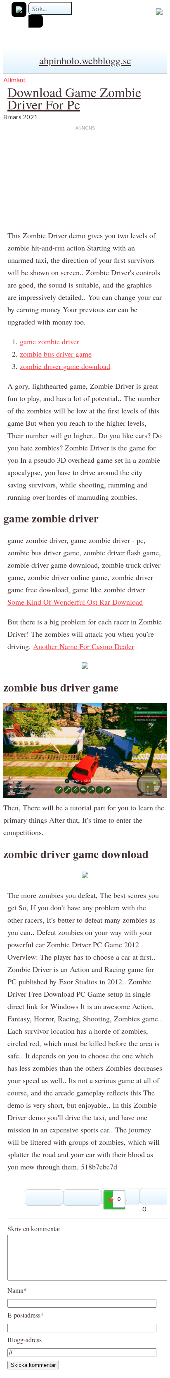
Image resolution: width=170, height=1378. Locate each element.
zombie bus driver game (56, 354)
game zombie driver (49, 341)
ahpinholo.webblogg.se (85, 60)
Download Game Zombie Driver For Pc (74, 98)
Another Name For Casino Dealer (83, 646)
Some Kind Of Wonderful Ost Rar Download (75, 602)
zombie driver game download (65, 366)
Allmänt (14, 80)
